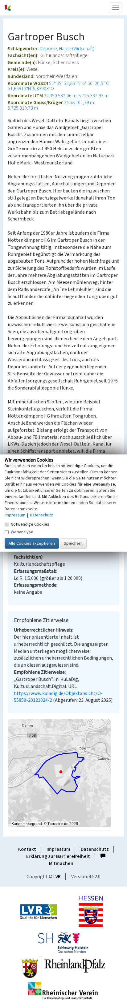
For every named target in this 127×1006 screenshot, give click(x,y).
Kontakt (27, 849)
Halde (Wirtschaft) (76, 48)
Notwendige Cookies (30, 524)
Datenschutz (95, 849)
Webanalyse (22, 532)
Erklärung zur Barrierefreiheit (58, 856)
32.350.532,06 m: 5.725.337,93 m (76, 95)
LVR (57, 876)
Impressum (58, 849)
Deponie (48, 48)
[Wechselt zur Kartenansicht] (63, 773)
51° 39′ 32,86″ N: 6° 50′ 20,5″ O (79, 83)
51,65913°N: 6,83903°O (31, 88)
